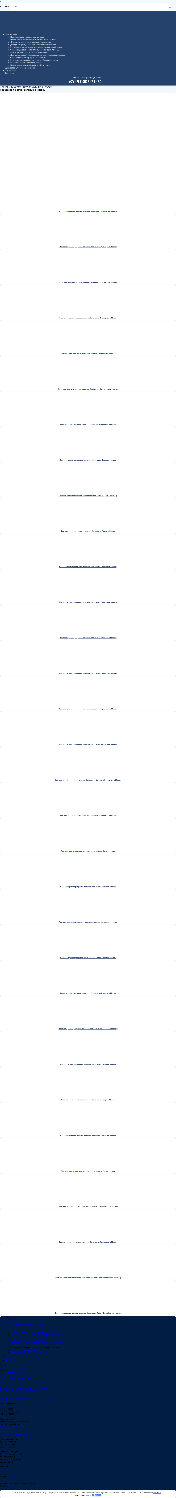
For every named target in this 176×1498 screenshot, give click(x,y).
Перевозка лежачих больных (13, 1398)
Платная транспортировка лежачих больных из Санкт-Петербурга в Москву (88, 1313)
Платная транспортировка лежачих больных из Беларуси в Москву (88, 211)
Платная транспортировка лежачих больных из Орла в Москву (88, 851)
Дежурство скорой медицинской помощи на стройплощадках (37, 55)
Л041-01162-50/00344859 (12, 1429)
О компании (10, 70)
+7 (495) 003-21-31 (8, 1471)
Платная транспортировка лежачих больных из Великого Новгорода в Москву (88, 780)
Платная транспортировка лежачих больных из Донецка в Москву (88, 247)
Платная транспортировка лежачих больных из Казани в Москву (88, 957)
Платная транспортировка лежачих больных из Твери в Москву (88, 1100)
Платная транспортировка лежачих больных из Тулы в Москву (88, 1171)
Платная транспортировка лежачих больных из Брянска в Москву (88, 353)
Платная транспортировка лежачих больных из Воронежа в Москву (88, 922)
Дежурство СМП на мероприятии (20, 67)
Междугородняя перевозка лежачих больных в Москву (24, 1401)
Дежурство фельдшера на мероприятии (17, 1390)
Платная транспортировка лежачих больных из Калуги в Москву (88, 1135)
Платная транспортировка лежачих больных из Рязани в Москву (88, 1064)
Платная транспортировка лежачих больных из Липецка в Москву (88, 815)
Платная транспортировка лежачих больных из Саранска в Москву (88, 566)
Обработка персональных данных (15, 1434)
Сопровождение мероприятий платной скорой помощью (35, 49)
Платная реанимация (9, 1375)
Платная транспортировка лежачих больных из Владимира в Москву (88, 1206)
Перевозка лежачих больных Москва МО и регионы (33, 39)
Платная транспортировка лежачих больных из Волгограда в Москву (88, 389)
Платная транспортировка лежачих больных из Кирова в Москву (88, 460)
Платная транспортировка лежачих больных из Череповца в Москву (88, 709)
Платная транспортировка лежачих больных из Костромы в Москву (88, 495)
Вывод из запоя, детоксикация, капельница (29, 52)
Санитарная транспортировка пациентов (28, 57)
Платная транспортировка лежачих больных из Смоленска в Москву (88, 1029)
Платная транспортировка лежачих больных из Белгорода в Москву (88, 318)
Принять (97, 1495)
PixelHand (14, 1486)
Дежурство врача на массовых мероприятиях (30, 42)
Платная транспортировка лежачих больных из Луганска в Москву (88, 282)
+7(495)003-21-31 (85, 81)
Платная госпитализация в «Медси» (16, 1378)
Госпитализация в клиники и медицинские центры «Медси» (36, 47)
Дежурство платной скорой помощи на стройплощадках (25, 1388)
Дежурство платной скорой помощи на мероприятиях (24, 1383)
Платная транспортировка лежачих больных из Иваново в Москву (88, 993)
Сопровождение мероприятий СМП (15, 1385)
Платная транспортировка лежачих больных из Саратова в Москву (88, 602)
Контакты (9, 73)
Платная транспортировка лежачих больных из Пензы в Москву (88, 531)
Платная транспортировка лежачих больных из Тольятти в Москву (88, 673)
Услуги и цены (11, 34)
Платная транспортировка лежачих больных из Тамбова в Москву (88, 638)
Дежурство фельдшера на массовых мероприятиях (33, 44)
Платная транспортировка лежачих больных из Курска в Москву (88, 886)
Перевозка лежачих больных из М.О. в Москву (30, 65)
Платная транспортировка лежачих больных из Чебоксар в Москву (88, 744)
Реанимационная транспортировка (25, 62)
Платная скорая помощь (11, 1372)
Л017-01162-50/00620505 (12, 1426)
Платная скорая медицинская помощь (27, 37)
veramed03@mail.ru (9, 1479)
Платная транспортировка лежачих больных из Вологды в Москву (88, 424)
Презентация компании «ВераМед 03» (17, 1367)
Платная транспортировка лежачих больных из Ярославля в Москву (88, 1242)
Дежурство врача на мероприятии (15, 1393)
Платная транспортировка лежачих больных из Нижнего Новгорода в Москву (88, 1277)
